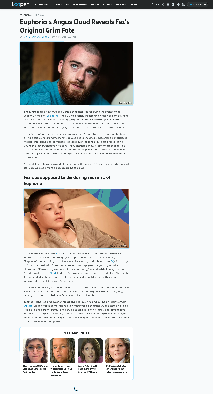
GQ (58, 253)
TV (67, 4)
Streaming (80, 4)
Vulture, (28, 306)
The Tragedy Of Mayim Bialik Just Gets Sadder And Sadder (35, 369)
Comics (108, 4)
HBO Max (39, 15)
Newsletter (199, 4)
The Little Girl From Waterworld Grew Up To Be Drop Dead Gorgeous (61, 370)
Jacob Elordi (49, 273)
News (134, 4)
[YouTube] (157, 5)
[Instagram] (167, 5)
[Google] (178, 5)
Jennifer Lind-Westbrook (36, 37)
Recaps (94, 4)
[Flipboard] (173, 5)
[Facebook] (152, 5)
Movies (57, 4)
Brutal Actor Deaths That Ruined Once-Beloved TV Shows (88, 369)
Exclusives (42, 4)
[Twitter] (162, 5)
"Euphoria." (52, 115)
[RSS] (183, 5)
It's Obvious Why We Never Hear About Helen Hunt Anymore (116, 369)
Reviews (121, 4)
